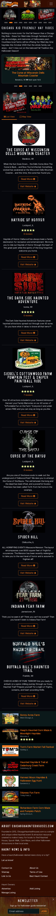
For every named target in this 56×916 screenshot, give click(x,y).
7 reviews (28, 395)
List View (10, 116)
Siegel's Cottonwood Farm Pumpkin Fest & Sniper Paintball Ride (28, 377)
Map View (26, 116)
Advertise (6, 888)
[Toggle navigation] (51, 4)
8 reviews (28, 234)
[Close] (53, 899)
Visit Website (27, 186)
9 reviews (28, 470)
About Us (34, 868)
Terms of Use (36, 872)
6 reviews (28, 315)
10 (50, 22)
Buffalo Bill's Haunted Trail (28, 668)
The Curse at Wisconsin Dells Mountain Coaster (28, 74)
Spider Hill (28, 536)
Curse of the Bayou (28, 456)
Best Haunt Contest (39, 876)
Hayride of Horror (28, 219)
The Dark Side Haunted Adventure (28, 299)
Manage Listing (8, 892)
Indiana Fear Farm (28, 606)
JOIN (44, 911)
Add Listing (35, 888)
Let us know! (7, 860)
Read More (27, 179)
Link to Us (6, 876)
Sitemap (5, 872)
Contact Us (7, 868)
